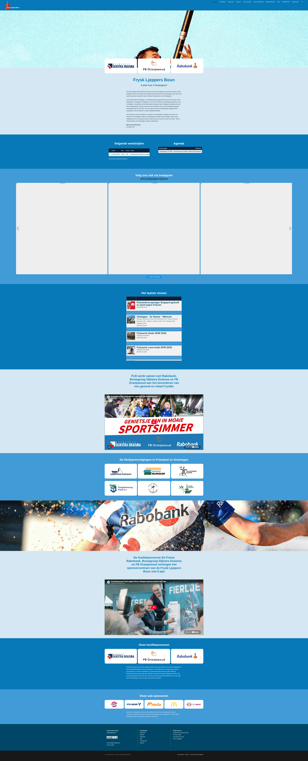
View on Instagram (155, 276)
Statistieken (258, 2)
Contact (295, 2)
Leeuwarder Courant (178, 736)
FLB (278, 2)
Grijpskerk (142, 736)
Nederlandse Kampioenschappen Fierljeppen (144, 154)
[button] (18, 228)
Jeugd (238, 2)
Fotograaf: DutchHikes (143, 335)
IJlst (141, 738)
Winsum (142, 743)
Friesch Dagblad (177, 738)
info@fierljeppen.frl (111, 732)
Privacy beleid (110, 745)
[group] (61, 228)
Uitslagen (247, 2)
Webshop (286, 2)
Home (215, 2)
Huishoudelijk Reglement (113, 743)
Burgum (142, 734)
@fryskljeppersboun (154, 178)
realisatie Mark (197, 754)
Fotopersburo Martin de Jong (180, 732)
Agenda (223, 2)
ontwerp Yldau (183, 754)
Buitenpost (142, 732)
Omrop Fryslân (177, 734)
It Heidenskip (143, 741)
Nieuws (231, 2)
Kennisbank (270, 2)
